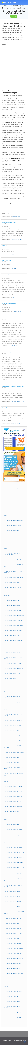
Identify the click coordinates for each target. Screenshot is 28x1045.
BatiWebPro (16, 1043)
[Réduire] (23, 1027)
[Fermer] (25, 1027)
